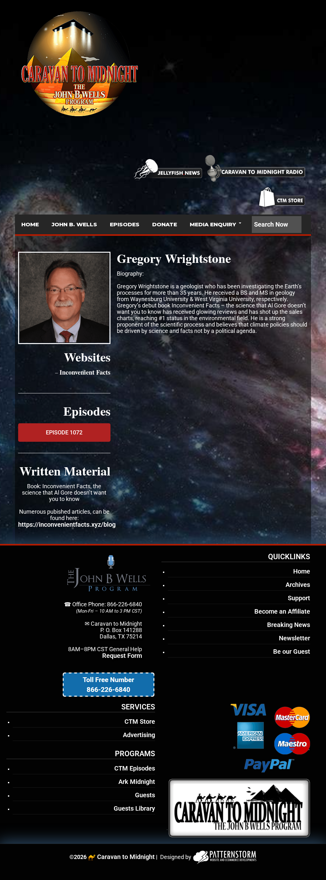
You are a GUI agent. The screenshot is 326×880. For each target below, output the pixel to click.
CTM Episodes (134, 768)
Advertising (139, 735)
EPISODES (124, 224)
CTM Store (139, 721)
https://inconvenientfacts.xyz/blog (67, 524)
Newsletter (294, 638)
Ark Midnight (136, 781)
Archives (298, 584)
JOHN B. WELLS (74, 224)
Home (301, 571)
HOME (30, 224)
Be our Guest (291, 651)
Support (299, 598)
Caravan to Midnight (126, 857)
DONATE (164, 224)
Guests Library (134, 808)
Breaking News (288, 625)
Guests (145, 795)
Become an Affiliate (282, 611)
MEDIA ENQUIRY (213, 224)
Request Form (122, 655)
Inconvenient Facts (85, 372)
